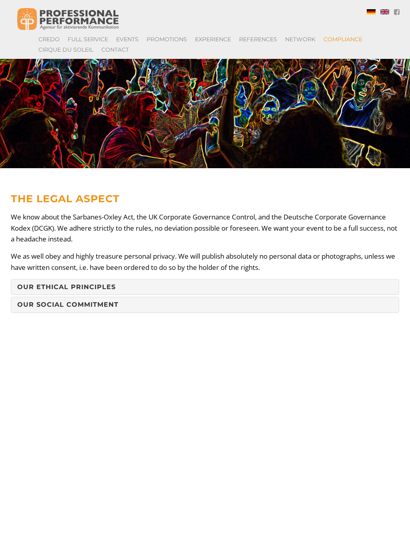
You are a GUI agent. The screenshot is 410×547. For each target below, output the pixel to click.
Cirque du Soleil (65, 49)
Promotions (167, 39)
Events (127, 39)
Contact (115, 49)
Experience (213, 39)
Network (300, 39)
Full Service (88, 39)
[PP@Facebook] (397, 12)
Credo (49, 39)
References (258, 39)
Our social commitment (68, 304)
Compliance (343, 39)
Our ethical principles (66, 287)
